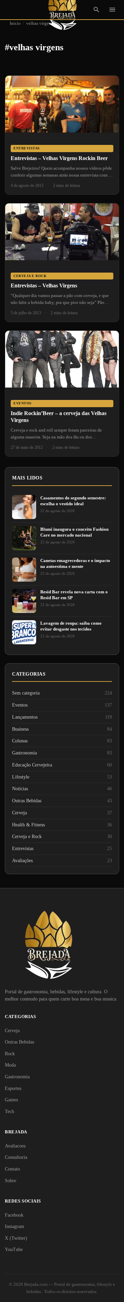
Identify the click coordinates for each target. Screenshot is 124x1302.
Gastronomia (17, 1076)
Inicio (15, 23)
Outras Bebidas (19, 1042)
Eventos (22, 403)
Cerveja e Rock (29, 276)
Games (11, 1099)
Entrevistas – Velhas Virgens (44, 285)
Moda (10, 1065)
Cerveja (12, 1030)
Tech (9, 1111)
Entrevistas (26, 148)
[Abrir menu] (112, 10)
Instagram (14, 1226)
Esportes (13, 1088)
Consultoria (16, 1157)
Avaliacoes (15, 1145)
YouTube (14, 1249)
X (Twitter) (16, 1238)
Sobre (10, 1180)
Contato (12, 1169)
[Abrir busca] (96, 10)
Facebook (14, 1215)
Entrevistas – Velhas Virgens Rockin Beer (59, 158)
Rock (10, 1053)
